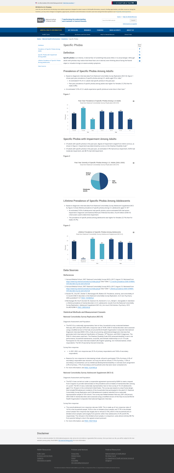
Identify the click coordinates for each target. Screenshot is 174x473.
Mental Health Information (51, 30)
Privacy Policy (75, 453)
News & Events (115, 30)
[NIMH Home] (46, 20)
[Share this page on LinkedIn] (139, 54)
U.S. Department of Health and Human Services (119, 458)
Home (119, 17)
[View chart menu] (133, 101)
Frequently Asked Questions (123, 11)
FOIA (72, 458)
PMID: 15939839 (87, 298)
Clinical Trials (128, 34)
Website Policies (76, 456)
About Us (130, 30)
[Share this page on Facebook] (139, 48)
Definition (41, 45)
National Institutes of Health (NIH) (115, 453)
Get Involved (73, 30)
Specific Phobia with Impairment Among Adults (47, 56)
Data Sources (42, 66)
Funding (100, 30)
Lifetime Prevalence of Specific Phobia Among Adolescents (49, 61)
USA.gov (108, 460)
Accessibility (74, 460)
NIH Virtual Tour (110, 456)
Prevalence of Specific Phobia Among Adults (49, 50)
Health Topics (46, 34)
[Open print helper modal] (139, 61)
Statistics (62, 34)
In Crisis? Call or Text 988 (124, 3)
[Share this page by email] (139, 57)
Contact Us (40, 458)
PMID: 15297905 (90, 368)
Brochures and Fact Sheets (82, 34)
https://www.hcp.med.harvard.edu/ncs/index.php (82, 282)
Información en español (130, 24)
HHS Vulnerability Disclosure (79, 463)
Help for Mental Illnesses (130, 17)
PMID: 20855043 (83, 307)
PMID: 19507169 (90, 421)
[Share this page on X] (139, 51)
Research (87, 30)
